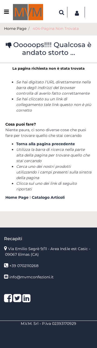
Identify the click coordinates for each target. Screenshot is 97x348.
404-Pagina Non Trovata (56, 28)
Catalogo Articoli (48, 197)
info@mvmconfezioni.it (31, 277)
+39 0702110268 (24, 265)
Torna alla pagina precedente (45, 143)
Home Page (15, 28)
